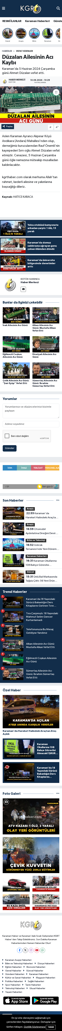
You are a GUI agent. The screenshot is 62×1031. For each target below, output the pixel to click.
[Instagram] (31, 950)
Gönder (9, 448)
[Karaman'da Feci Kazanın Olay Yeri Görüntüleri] (45, 902)
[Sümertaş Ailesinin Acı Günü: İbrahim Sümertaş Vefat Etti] (45, 370)
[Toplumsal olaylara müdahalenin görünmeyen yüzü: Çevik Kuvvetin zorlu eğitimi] (31, 855)
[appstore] (17, 1001)
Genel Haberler (13, 971)
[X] (25, 950)
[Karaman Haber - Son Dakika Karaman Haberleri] (31, 8)
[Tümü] (57, 500)
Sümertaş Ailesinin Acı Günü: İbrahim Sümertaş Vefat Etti (44, 383)
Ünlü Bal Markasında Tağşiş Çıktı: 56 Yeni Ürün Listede (41, 579)
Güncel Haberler (34, 971)
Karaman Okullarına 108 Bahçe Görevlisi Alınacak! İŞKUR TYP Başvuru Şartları (42, 563)
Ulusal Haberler (37, 988)
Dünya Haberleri (46, 963)
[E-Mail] (23, 289)
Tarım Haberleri (33, 985)
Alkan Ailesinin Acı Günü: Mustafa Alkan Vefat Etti (44, 328)
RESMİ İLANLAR (11, 21)
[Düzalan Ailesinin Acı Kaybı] (31, 104)
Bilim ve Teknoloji (36, 540)
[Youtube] (36, 950)
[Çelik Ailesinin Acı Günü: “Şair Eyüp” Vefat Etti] (16, 370)
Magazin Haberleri (45, 978)
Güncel (30, 572)
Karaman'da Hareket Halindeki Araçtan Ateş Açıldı (41, 516)
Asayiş (30, 509)
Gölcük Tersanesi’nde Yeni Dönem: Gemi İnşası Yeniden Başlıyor (42, 547)
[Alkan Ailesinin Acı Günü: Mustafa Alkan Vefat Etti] (45, 315)
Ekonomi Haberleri (36, 967)
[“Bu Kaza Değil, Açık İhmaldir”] (16, 902)
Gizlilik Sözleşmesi (34, 1027)
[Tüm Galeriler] (57, 793)
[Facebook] (19, 950)
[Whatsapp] (42, 950)
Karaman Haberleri (37, 21)
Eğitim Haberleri (13, 967)
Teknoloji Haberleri (15, 988)
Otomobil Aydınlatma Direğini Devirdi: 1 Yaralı (42, 531)
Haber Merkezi (30, 282)
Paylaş (9, 126)
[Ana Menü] (3, 8)
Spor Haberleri (12, 985)
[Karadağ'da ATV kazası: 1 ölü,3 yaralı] (31, 816)
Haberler (7, 51)
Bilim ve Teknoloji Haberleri (19, 963)
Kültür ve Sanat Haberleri (18, 978)
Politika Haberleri (14, 981)
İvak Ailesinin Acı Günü (15, 325)
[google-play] (45, 1001)
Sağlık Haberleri (36, 981)
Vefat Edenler (24, 51)
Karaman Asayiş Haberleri (18, 960)
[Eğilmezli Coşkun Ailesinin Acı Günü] (16, 344)
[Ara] (58, 8)
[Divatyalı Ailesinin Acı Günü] (45, 344)
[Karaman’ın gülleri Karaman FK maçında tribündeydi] (45, 884)
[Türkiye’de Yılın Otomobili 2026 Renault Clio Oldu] (16, 884)
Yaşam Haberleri (13, 992)
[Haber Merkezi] (10, 284)
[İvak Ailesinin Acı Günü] (16, 315)
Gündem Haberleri (14, 974)
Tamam (51, 1027)
